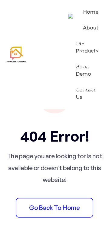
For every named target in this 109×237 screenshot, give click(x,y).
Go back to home (54, 207)
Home (90, 12)
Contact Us (86, 93)
